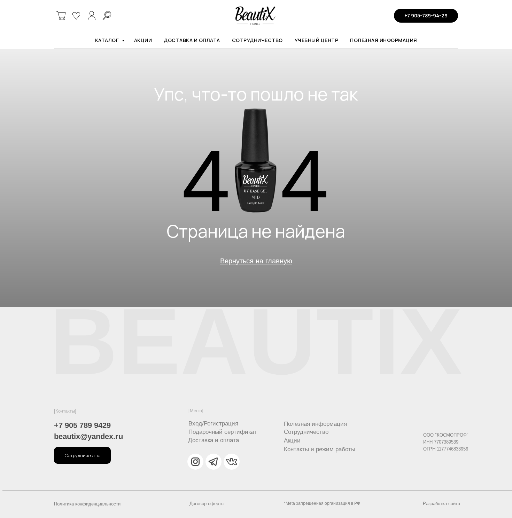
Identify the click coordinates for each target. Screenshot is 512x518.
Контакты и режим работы (319, 449)
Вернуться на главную (256, 261)
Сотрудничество (257, 40)
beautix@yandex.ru (88, 436)
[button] (82, 455)
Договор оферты (206, 503)
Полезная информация (383, 40)
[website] (61, 15)
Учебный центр (317, 40)
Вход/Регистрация (213, 423)
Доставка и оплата (192, 40)
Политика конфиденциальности (87, 504)
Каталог (107, 40)
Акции (143, 40)
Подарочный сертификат (222, 432)
